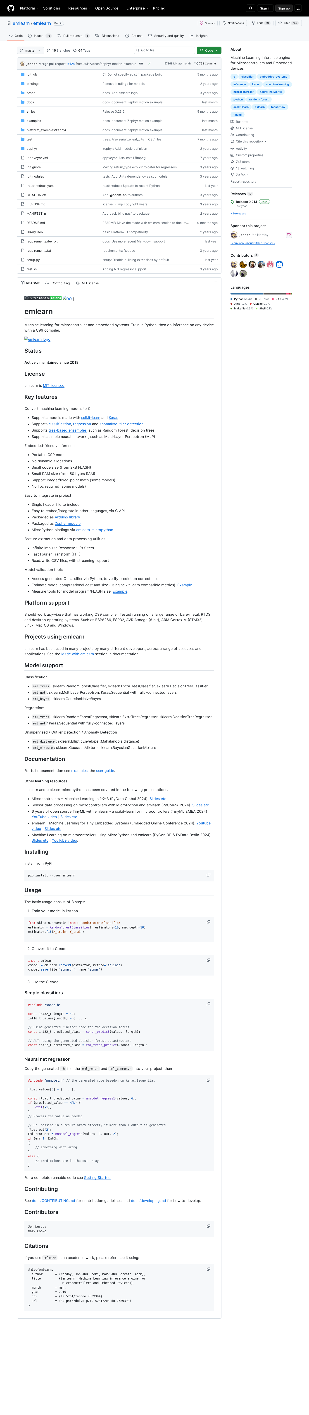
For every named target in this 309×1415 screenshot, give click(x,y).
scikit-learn (90, 417)
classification (60, 424)
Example (184, 585)
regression (82, 424)
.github (32, 74)
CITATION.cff (36, 195)
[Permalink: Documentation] (21, 759)
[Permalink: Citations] (21, 1246)
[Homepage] (10, 8)
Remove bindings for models (123, 83)
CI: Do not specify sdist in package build (132, 74)
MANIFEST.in (36, 213)
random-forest (259, 99)
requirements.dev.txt (42, 241)
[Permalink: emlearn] (21, 311)
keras (256, 84)
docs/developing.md (148, 1200)
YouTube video (44, 816)
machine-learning (277, 84)
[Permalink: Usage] (21, 890)
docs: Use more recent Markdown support (133, 241)
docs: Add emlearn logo (120, 93)
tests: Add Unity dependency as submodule (134, 176)
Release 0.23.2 (113, 111)
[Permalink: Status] (21, 350)
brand (31, 93)
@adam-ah (118, 195)
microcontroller (243, 91)
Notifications (236, 23)
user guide (105, 770)
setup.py (33, 260)
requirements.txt (39, 250)
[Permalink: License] (21, 373)
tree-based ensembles (68, 430)
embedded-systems (273, 76)
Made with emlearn (77, 654)
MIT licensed (53, 385)
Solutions (51, 8)
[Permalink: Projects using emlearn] (21, 637)
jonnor (31, 64)
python (238, 99)
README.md (36, 223)
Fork (263, 23)
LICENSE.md (36, 204)
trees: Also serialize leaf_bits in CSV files (131, 139)
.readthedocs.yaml (40, 186)
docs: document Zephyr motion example (132, 102)
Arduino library (67, 517)
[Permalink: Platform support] (21, 602)
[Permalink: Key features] (21, 397)
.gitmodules (35, 176)
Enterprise (135, 8)
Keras (113, 417)
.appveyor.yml (37, 158)
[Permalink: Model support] (21, 665)
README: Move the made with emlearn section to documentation (150, 223)
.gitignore (34, 167)
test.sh (32, 269)
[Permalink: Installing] (21, 851)
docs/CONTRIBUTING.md (53, 1200)
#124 (71, 64)
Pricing (159, 8)
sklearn (260, 107)
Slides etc (158, 798)
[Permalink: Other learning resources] (21, 781)
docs (30, 102)
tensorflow (278, 107)
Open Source (106, 8)
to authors (135, 195)
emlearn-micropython (94, 529)
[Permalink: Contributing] (21, 1189)
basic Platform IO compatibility (125, 232)
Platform (27, 8)
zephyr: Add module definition (124, 148)
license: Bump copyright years (124, 204)
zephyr (32, 148)
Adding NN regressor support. (124, 269)
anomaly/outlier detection (121, 424)
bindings (33, 83)
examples (34, 121)
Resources (77, 8)
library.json (35, 232)
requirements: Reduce (118, 250)
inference (239, 84)
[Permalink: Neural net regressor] (21, 1059)
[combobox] (166, 50)
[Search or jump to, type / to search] (250, 8)
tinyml (237, 114)
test (29, 139)
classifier (247, 76)
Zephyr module (68, 523)
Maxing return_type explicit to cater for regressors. (140, 167)
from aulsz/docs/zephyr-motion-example (106, 64)
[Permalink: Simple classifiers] (21, 993)
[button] (209, 874)
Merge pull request (53, 64)
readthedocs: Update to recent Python (131, 186)
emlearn (21, 23)
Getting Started (97, 1177)
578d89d (170, 63)
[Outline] (215, 283)
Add (105, 195)
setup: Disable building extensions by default (135, 260)
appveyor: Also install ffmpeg (124, 158)
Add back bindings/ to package (126, 213)
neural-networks (271, 91)
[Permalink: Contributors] (21, 1212)
